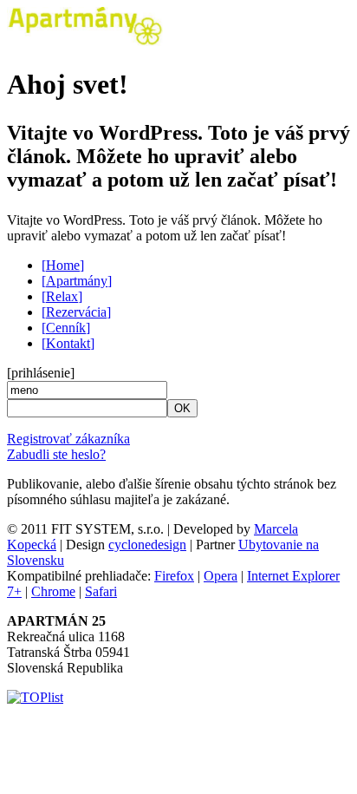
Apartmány (77, 280)
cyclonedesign (147, 544)
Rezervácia (76, 312)
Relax (62, 296)
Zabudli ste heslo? (56, 454)
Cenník (66, 327)
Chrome (53, 591)
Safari (101, 591)
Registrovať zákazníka (68, 438)
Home (63, 265)
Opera (220, 575)
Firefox (174, 575)
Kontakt (68, 343)
